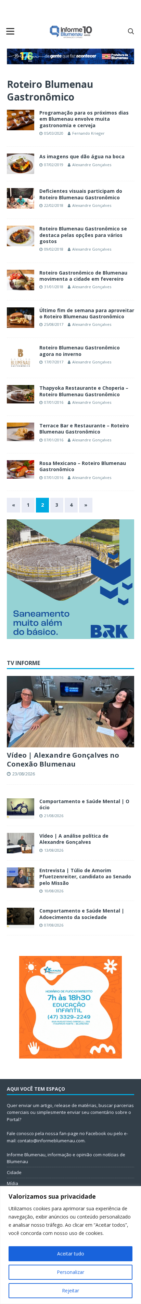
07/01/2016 (53, 402)
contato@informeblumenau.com (51, 1140)
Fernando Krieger (88, 133)
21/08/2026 (53, 815)
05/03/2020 (53, 133)
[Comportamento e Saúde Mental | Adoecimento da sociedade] (20, 918)
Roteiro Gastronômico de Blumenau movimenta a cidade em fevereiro (83, 275)
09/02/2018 (53, 249)
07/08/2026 (53, 925)
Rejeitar (70, 1290)
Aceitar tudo (70, 1253)
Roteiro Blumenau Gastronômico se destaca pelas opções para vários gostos (83, 234)
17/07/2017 (53, 361)
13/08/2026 (53, 850)
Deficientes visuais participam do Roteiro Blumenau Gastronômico (80, 194)
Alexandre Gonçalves (91, 164)
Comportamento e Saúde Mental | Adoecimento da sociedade (81, 913)
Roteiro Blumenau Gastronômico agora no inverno (79, 350)
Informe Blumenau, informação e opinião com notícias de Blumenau (66, 1158)
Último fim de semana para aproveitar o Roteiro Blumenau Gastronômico (86, 313)
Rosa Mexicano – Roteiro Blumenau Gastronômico (82, 466)
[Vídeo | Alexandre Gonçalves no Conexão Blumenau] (70, 711)
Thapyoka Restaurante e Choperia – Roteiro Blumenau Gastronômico (83, 391)
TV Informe (23, 663)
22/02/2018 (53, 205)
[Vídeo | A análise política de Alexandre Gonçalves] (20, 843)
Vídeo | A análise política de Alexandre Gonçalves (73, 839)
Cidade (14, 1172)
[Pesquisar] (131, 31)
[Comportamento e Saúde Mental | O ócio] (20, 808)
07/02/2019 (53, 164)
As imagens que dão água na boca (82, 156)
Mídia (12, 1183)
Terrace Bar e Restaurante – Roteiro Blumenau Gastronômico (84, 428)
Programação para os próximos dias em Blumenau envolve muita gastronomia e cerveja (84, 118)
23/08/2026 (23, 774)
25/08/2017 (53, 324)
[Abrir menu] (10, 31)
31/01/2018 (53, 286)
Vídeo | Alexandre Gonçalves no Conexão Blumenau (63, 759)
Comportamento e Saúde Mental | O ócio (84, 804)
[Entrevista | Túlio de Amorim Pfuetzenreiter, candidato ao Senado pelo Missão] (20, 877)
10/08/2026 (53, 890)
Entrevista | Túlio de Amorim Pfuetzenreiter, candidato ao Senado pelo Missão (85, 876)
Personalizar (70, 1272)
